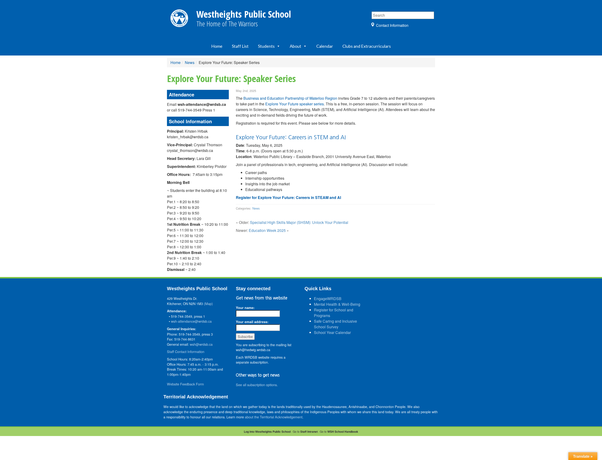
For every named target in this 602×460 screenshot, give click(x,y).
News (189, 62)
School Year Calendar (332, 332)
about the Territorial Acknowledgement (273, 416)
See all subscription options (256, 384)
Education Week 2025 (267, 230)
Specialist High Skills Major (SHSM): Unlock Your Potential (299, 222)
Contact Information (392, 25)
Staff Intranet (309, 431)
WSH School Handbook (342, 431)
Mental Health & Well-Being (337, 304)
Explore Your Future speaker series (294, 104)
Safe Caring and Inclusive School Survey (335, 323)
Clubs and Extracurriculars (366, 46)
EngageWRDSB (327, 298)
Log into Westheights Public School (267, 431)
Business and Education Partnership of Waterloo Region (290, 98)
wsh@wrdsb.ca (201, 344)
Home (216, 46)
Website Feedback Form (185, 383)
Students (266, 46)
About (295, 46)
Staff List (240, 46)
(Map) (208, 303)
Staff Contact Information (185, 351)
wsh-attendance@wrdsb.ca (191, 321)
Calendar (324, 46)
